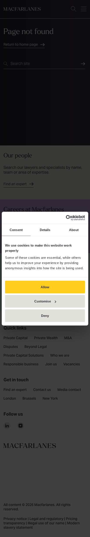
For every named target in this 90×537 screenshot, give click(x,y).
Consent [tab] (16, 230)
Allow (45, 287)
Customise (42, 301)
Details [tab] (45, 230)
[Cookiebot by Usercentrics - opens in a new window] (66, 218)
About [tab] (74, 230)
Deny (45, 315)
